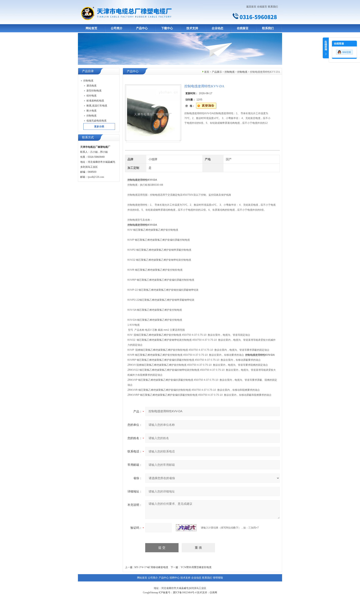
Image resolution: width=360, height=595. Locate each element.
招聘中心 (175, 577)
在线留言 (262, 6)
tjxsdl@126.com (96, 176)
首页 (206, 71)
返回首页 (251, 6)
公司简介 (116, 28)
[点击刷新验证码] (186, 527)
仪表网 (213, 592)
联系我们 (273, 6)
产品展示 (217, 71)
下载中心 (167, 28)
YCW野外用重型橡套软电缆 (196, 567)
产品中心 (142, 28)
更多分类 (99, 126)
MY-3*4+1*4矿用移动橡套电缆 (151, 567)
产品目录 (88, 71)
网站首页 (91, 28)
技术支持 (192, 28)
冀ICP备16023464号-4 (184, 592)
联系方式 (88, 137)
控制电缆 (230, 71)
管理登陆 (218, 577)
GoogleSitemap (150, 592)
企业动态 (217, 28)
